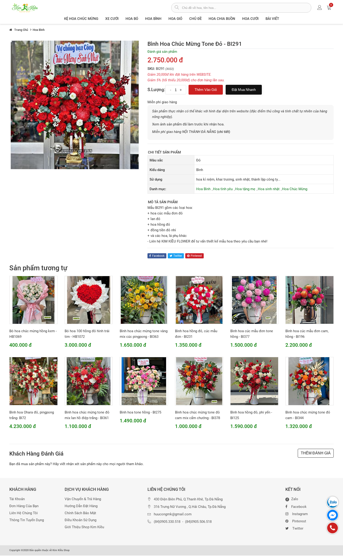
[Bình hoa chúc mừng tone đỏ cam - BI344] (309, 381)
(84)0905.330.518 (167, 522)
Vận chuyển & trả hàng (83, 499)
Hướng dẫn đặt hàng (81, 506)
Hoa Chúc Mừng (294, 189)
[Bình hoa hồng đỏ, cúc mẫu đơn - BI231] (199, 300)
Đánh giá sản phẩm (162, 52)
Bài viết (272, 19)
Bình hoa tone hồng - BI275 (140, 412)
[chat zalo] (332, 502)
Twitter (297, 528)
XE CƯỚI (112, 19)
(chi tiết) (223, 132)
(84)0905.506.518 (198, 522)
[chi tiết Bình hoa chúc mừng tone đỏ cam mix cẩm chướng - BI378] (199, 381)
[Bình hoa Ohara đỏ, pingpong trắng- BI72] (33, 381)
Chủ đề (195, 19)
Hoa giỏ (175, 19)
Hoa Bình (153, 19)
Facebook (299, 507)
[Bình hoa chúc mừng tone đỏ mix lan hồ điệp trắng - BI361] (89, 381)
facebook (158, 255)
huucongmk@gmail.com (173, 514)
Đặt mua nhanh (244, 90)
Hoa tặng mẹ (245, 189)
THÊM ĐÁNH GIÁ (316, 453)
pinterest (196, 255)
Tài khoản (17, 499)
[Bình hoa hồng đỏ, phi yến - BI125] (254, 381)
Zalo (292, 499)
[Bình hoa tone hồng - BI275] (144, 381)
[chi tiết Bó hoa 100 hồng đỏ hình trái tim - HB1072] (89, 300)
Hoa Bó (132, 19)
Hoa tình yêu (223, 189)
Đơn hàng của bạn (23, 506)
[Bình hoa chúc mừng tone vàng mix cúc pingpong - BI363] (144, 300)
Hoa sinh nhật (269, 189)
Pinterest (299, 521)
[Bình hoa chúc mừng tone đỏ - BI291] (75, 105)
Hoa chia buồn (222, 19)
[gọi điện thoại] (332, 528)
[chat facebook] (332, 515)
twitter (177, 255)
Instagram (300, 514)
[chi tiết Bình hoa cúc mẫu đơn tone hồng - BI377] (254, 300)
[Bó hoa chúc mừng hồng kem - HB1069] (33, 300)
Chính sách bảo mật (80, 513)
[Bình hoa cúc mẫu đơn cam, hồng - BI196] (309, 300)
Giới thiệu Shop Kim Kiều (84, 527)
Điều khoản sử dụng (80, 520)
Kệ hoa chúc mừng (81, 19)
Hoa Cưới (250, 19)
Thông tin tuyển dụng (26, 520)
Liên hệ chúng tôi (23, 513)
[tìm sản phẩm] (177, 8)
